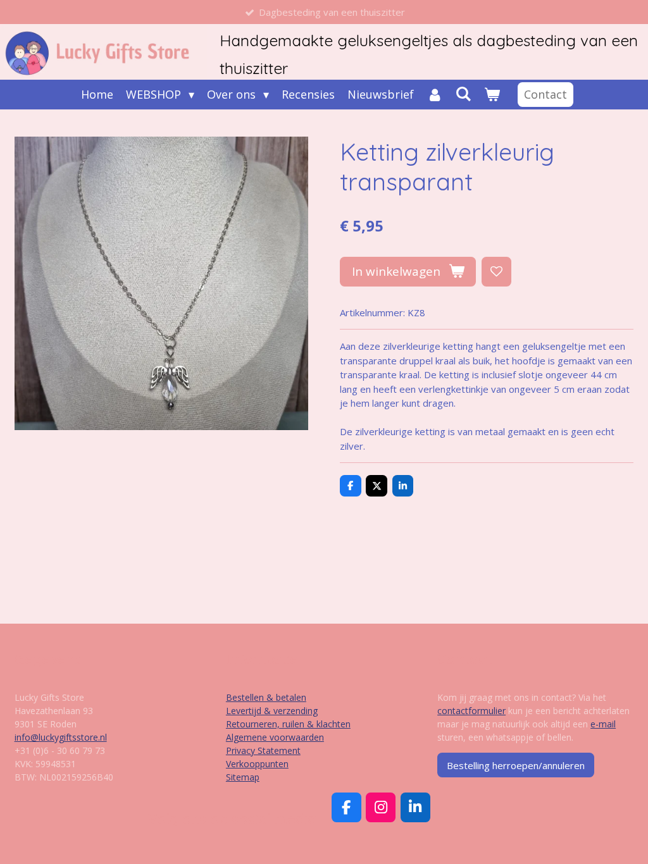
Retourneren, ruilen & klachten (288, 724)
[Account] (434, 94)
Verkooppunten (257, 764)
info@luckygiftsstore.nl (61, 737)
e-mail (603, 724)
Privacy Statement (263, 750)
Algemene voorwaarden (275, 737)
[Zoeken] (463, 94)
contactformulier (471, 711)
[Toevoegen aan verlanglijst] (496, 272)
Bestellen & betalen (266, 697)
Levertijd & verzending (272, 711)
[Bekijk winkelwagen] (492, 94)
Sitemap (242, 777)
